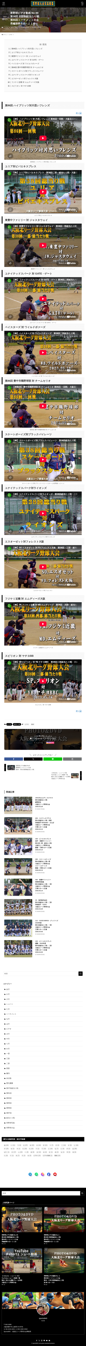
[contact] (49, 1341)
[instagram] (42, 1341)
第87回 (9, 1113)
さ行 (8, 999)
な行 (8, 1019)
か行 (8, 994)
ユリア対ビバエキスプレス (22, 52)
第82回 (9, 1098)
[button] (13, 759)
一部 (8, 1053)
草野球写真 (10, 1123)
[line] (44, 1341)
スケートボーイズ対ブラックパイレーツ (27, 71)
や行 (8, 1039)
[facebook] (37, 1341)
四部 (8, 1068)
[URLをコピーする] (72, 759)
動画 (32, 724)
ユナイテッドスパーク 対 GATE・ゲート (27, 60)
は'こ (6, 1152)
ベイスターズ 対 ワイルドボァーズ (25, 64)
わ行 (8, 1049)
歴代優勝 (9, 1083)
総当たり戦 (14, 27)
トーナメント (11, 1014)
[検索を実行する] (80, 973)
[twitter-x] (39, 1341)
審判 (8, 1073)
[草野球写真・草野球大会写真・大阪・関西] (43, 3)
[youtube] (47, 1341)
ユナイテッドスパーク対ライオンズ (25, 75)
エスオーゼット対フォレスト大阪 (24, 79)
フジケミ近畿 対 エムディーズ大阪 (25, 82)
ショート (9, 1004)
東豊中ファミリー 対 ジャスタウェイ (26, 56)
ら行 (8, 1044)
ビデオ (6, 27)
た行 (8, 1009)
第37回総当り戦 (12, 1088)
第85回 (9, 1103)
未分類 (8, 1078)
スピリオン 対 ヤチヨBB (21, 86)
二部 (8, 1063)
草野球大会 (10, 1128)
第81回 (9, 1093)
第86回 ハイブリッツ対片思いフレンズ (26, 49)
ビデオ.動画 (47, 1155)
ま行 (8, 1034)
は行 (8, 1024)
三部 (8, 1058)
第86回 (9, 1108)
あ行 (8, 989)
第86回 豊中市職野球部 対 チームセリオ (27, 67)
